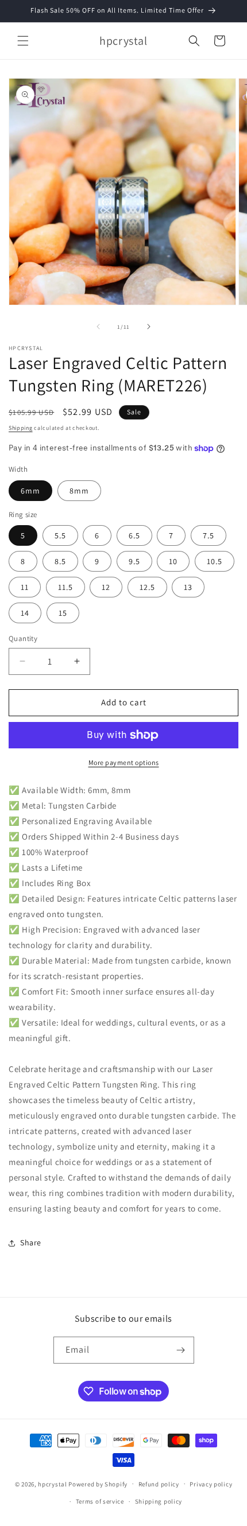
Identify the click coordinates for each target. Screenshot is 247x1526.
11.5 (65, 587)
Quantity (23, 638)
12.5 (147, 587)
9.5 (134, 561)
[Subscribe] (181, 1350)
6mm (30, 491)
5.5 (60, 535)
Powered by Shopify (98, 1484)
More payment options (123, 762)
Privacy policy (211, 1484)
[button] (23, 40)
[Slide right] (148, 326)
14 (25, 613)
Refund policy (158, 1484)
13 (188, 587)
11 (25, 587)
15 (63, 613)
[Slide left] (98, 326)
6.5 (134, 535)
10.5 (214, 561)
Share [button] (30, 1242)
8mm (79, 491)
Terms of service (100, 1501)
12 (106, 587)
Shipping (21, 428)
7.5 (208, 535)
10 (173, 561)
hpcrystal (52, 1484)
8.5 (60, 561)
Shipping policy (159, 1501)
